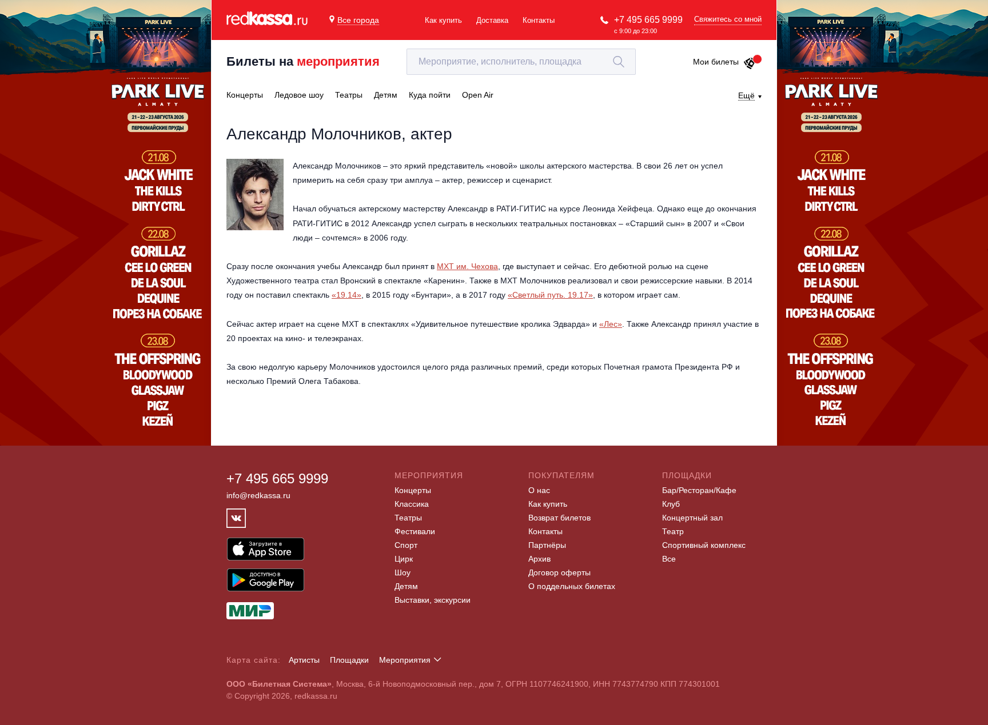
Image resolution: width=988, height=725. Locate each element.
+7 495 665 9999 (648, 20)
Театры (408, 517)
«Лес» (610, 324)
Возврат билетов (559, 517)
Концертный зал (692, 517)
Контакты (539, 20)
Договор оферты (559, 572)
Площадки (349, 659)
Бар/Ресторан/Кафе (699, 490)
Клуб (671, 503)
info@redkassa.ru (258, 495)
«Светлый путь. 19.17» (550, 294)
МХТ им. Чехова (467, 266)
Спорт (406, 545)
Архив (539, 558)
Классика (412, 503)
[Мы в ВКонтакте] (236, 518)
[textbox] (521, 62)
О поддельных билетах (571, 586)
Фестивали (415, 531)
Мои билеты (716, 61)
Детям (406, 586)
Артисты (304, 659)
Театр (673, 531)
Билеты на (303, 61)
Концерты (413, 490)
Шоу (403, 572)
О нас (539, 490)
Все (669, 558)
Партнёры (547, 545)
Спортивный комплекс (704, 545)
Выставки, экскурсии (433, 599)
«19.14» (346, 294)
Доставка (492, 20)
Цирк (404, 558)
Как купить (443, 20)
